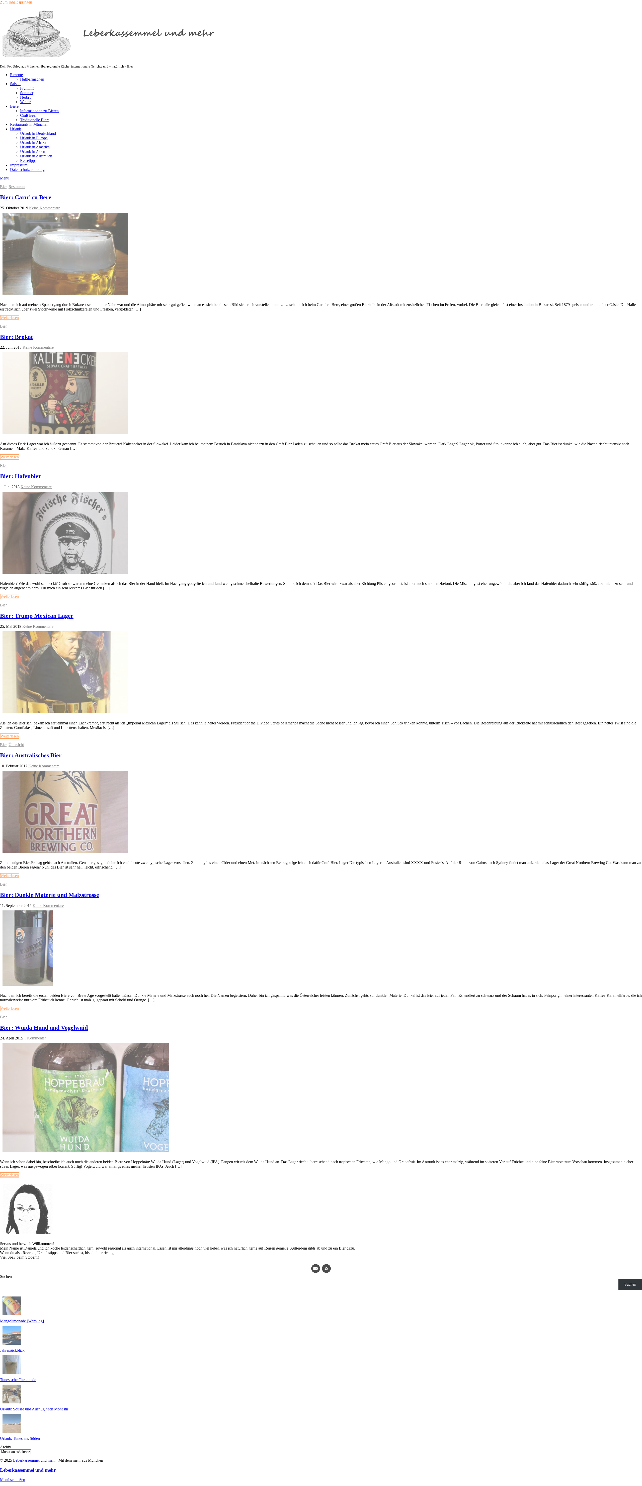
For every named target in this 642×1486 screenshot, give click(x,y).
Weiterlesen (10, 318)
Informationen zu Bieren (39, 111)
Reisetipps (28, 160)
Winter (25, 102)
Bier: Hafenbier (20, 476)
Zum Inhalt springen (16, 2)
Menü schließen (12, 1479)
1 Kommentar (35, 1038)
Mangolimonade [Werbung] (22, 1321)
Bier (3, 186)
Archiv (5, 1447)
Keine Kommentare (44, 208)
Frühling (27, 88)
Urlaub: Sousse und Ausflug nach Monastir (34, 1409)
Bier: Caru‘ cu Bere (25, 197)
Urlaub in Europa (34, 138)
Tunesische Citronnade (18, 1380)
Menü (4, 178)
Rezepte (16, 75)
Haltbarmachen (32, 79)
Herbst (25, 97)
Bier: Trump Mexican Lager (36, 615)
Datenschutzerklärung (27, 169)
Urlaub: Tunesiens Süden (20, 1438)
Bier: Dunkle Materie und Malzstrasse (49, 895)
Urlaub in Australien (36, 156)
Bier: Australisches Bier (31, 755)
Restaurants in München (29, 124)
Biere (14, 106)
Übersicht (16, 744)
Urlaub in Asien (32, 151)
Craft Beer (28, 115)
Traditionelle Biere (34, 120)
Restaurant (17, 186)
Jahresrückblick (12, 1350)
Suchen (6, 1276)
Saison (15, 84)
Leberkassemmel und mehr (34, 1460)
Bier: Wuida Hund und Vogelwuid (44, 1027)
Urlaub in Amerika (35, 147)
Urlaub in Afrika (33, 142)
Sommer (26, 93)
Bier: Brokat (16, 337)
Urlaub (15, 129)
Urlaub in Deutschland (38, 133)
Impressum (18, 165)
